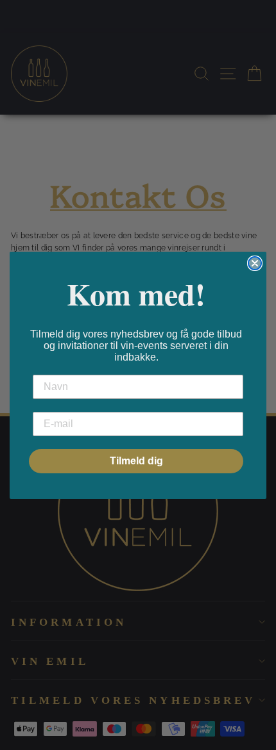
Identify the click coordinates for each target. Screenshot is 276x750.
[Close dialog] (254, 263)
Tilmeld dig (136, 460)
